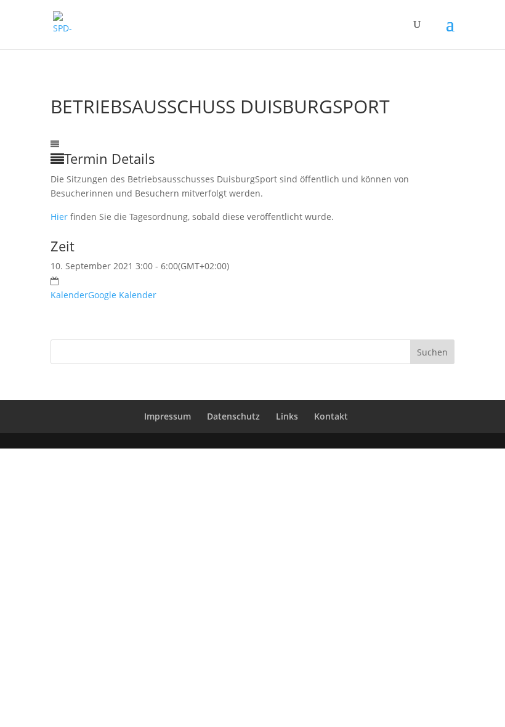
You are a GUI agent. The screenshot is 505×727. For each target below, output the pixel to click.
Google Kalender (122, 295)
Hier (59, 216)
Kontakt (331, 416)
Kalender (69, 295)
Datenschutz (233, 416)
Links (287, 416)
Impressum (167, 416)
